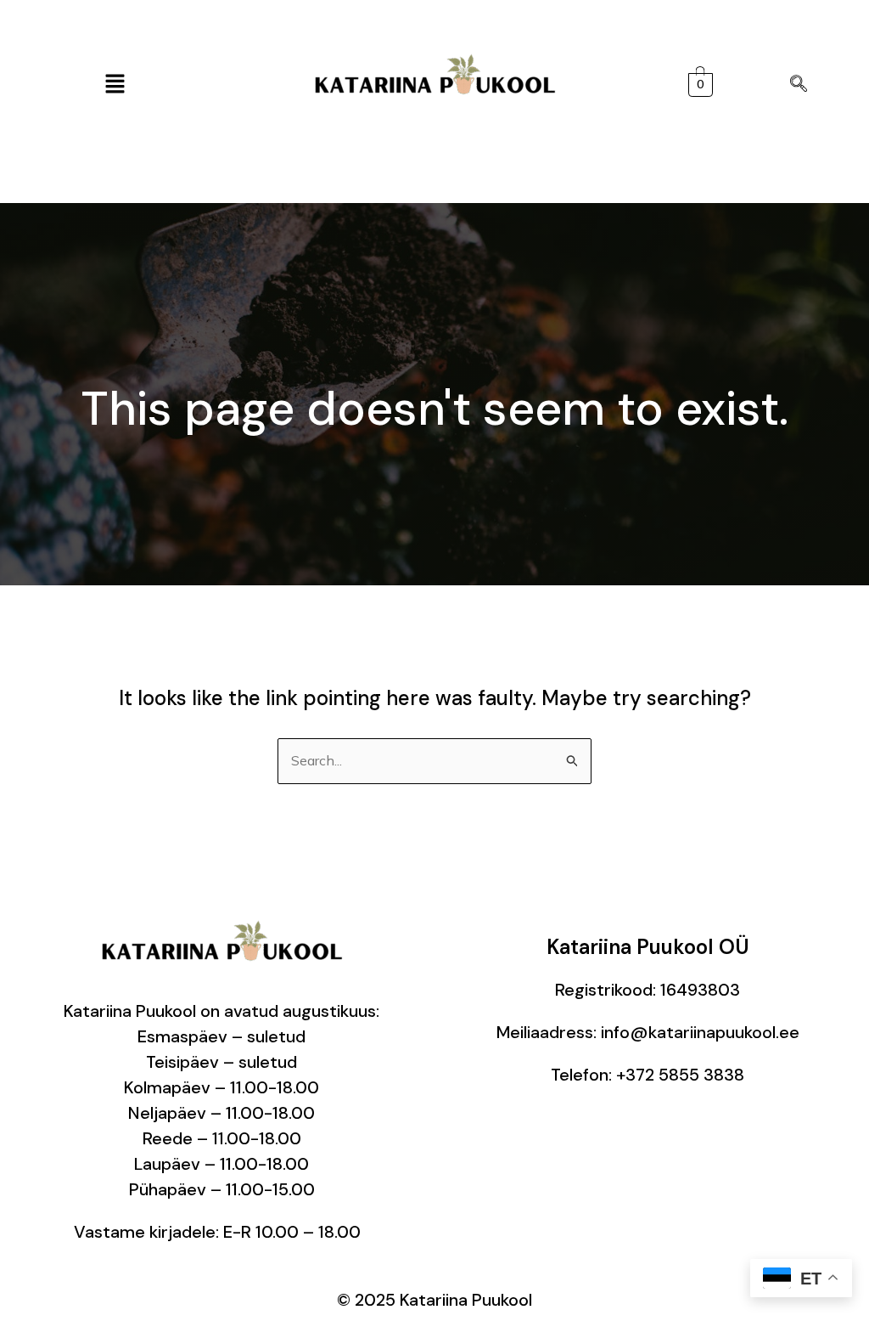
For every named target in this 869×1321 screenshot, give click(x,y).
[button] (115, 84)
